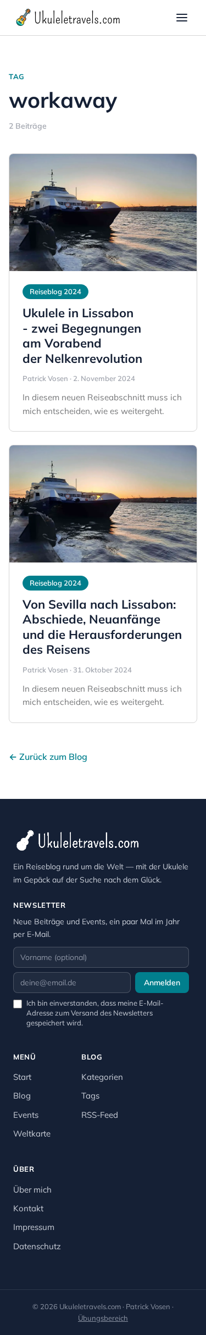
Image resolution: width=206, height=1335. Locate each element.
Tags (90, 1095)
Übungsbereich (103, 1318)
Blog (22, 1095)
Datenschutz (37, 1246)
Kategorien (102, 1077)
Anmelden (162, 983)
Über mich (32, 1189)
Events (25, 1115)
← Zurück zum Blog (48, 756)
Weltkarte (32, 1133)
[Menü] (182, 18)
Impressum (33, 1227)
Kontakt (28, 1208)
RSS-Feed (99, 1115)
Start (22, 1077)
